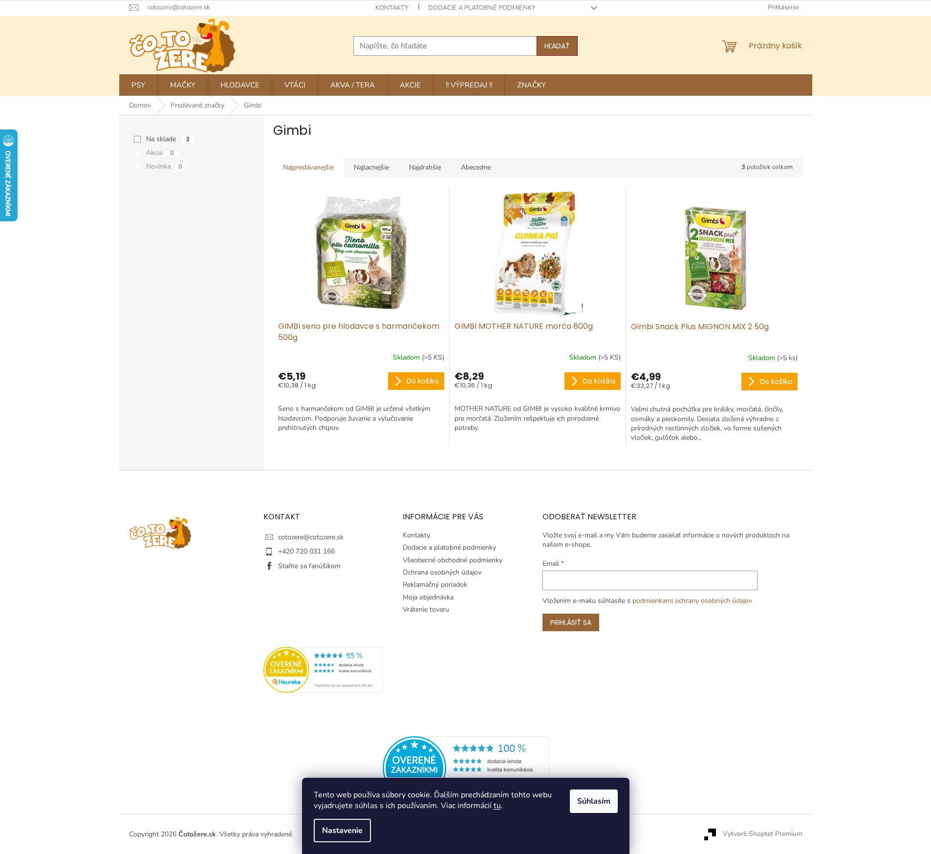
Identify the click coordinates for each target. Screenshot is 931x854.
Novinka (164, 166)
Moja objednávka (428, 597)
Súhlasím (593, 801)
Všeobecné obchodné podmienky (452, 560)
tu (497, 805)
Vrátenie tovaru (426, 609)
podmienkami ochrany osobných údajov (692, 600)
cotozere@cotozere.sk (311, 537)
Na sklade (168, 139)
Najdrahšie (425, 167)
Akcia (160, 152)
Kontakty (392, 7)
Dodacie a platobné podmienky (482, 7)
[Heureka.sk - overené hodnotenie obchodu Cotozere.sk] (466, 767)
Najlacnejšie (371, 167)
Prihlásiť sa (570, 622)
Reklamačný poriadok (435, 584)
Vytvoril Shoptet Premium (762, 833)
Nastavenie (342, 830)
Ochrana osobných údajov (442, 572)
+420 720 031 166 (306, 551)
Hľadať (557, 46)
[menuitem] (138, 85)
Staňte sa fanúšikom (309, 566)
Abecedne (476, 167)
